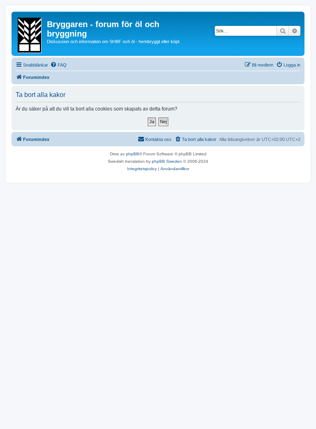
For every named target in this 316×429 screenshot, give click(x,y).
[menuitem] (58, 65)
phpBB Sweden (167, 161)
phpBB (132, 154)
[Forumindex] (30, 34)
